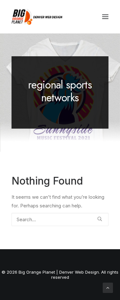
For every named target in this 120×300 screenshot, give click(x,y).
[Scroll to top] (108, 287)
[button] (105, 16)
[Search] (60, 219)
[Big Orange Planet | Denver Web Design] (37, 17)
